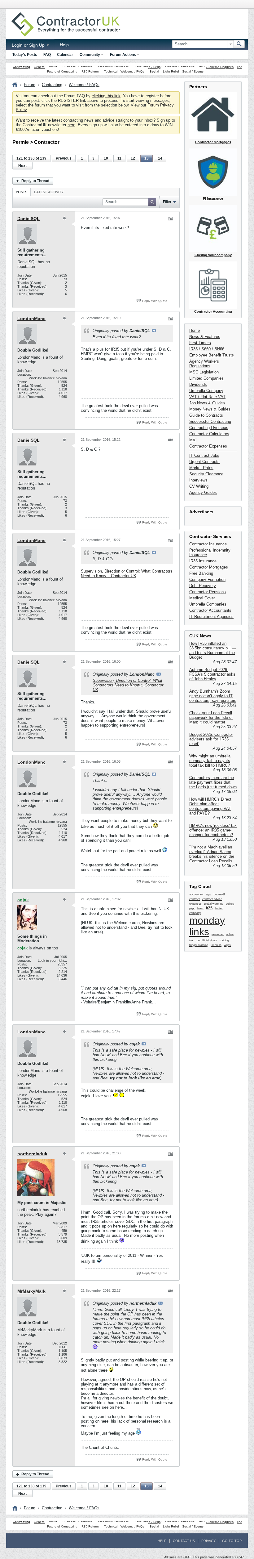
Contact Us (184, 1541)
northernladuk (32, 1153)
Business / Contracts (77, 67)
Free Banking (201, 573)
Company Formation (207, 579)
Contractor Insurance (208, 544)
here (71, 125)
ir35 (209, 908)
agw (208, 894)
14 (160, 158)
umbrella (216, 945)
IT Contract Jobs (204, 455)
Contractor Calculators (209, 433)
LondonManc (31, 318)
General (39, 67)
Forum (29, 84)
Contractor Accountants (210, 610)
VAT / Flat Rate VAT (207, 396)
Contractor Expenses (208, 446)
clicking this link (106, 96)
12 (133, 158)
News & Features (204, 336)
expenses (195, 903)
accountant (196, 894)
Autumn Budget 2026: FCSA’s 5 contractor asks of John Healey (212, 674)
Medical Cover (202, 598)
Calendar (65, 54)
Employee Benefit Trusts (211, 355)
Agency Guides (203, 492)
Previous (64, 158)
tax (191, 940)
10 (106, 158)
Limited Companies (206, 378)
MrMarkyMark (31, 1291)
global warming (213, 903)
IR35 (193, 349)
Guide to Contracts (206, 415)
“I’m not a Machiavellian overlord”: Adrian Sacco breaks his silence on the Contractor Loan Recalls (211, 854)
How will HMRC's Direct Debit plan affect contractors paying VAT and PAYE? (210, 806)
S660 (206, 349)
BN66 (219, 349)
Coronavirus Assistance (112, 67)
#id (170, 218)
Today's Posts (24, 54)
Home (194, 330)
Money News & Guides (209, 409)
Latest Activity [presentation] (49, 192)
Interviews (198, 480)
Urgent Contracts (204, 461)
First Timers (200, 342)
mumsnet (218, 934)
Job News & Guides (207, 403)
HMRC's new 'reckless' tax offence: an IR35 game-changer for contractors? (213, 830)
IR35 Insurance (203, 561)
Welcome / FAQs (132, 71)
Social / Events (193, 71)
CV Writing (198, 486)
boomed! (219, 894)
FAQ (47, 54)
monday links (207, 926)
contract (194, 899)
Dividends (198, 384)
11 (119, 158)
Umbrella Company (206, 390)
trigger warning (198, 945)
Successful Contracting (210, 421)
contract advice (212, 899)
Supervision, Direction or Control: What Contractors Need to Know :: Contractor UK (127, 573)
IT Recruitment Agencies (211, 616)
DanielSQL (28, 218)
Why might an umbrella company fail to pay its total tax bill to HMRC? (209, 761)
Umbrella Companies (180, 67)
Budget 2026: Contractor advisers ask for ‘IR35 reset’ (211, 739)
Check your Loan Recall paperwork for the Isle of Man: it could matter (211, 717)
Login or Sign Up (29, 45)
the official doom (206, 940)
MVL (193, 440)
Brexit (53, 67)
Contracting (21, 67)
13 (146, 158)
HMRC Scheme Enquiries (216, 67)
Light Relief (171, 71)
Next (22, 166)
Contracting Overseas (208, 427)
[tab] (21, 192)
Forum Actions (123, 54)
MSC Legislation (204, 372)
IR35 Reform (90, 71)
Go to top (232, 1541)
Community (90, 54)
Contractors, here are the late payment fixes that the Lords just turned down (213, 782)
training (224, 940)
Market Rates (201, 467)
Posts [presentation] (21, 192)
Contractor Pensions (207, 592)
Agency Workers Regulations (204, 363)
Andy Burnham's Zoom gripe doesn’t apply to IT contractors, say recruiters (212, 696)
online (230, 934)
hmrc (200, 908)
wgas (227, 945)
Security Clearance (206, 474)
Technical (110, 71)
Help (64, 44)
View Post (154, 330)
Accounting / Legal (147, 67)
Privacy (208, 1541)
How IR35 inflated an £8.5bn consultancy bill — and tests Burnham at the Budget (212, 650)
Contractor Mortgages (208, 567)
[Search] (239, 44)
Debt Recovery (202, 585)
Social (154, 71)
